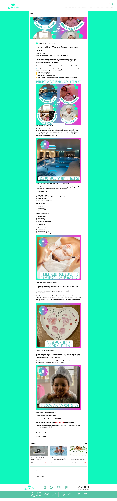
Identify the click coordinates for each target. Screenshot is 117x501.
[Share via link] (45, 432)
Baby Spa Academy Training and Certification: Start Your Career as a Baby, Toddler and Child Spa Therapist (78, 458)
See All (86, 443)
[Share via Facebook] (36, 432)
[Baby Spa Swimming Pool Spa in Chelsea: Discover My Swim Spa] (58, 451)
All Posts (31, 13)
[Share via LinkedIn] (42, 432)
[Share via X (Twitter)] (39, 432)
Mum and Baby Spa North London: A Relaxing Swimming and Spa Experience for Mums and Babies (37, 458)
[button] (112, 4)
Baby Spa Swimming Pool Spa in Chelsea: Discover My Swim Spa (58, 458)
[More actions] (80, 43)
